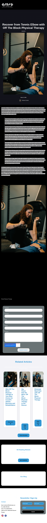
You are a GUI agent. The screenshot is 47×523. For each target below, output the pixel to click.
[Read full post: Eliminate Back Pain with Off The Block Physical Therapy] (38, 379)
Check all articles (23, 435)
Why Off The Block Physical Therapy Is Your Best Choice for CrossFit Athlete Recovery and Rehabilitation (10, 397)
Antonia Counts (25, 100)
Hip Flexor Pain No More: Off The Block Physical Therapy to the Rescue (24, 397)
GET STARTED (23, 460)
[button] (23, 241)
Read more (10, 422)
